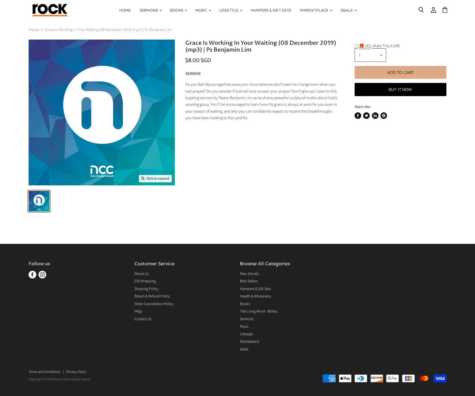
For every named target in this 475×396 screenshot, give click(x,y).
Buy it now (400, 89)
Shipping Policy (146, 289)
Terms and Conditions (44, 371)
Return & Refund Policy (152, 296)
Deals (347, 10)
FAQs (138, 311)
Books (177, 10)
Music (201, 10)
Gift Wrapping (145, 281)
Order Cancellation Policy (153, 304)
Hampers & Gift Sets (270, 10)
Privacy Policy (76, 371)
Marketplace (314, 10)
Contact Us (142, 319)
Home (125, 10)
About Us (141, 274)
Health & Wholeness (255, 296)
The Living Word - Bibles (258, 311)
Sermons (149, 10)
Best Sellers (249, 281)
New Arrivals (249, 274)
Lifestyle (229, 10)
